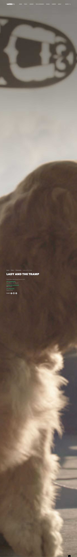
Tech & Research (40, 4)
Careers (54, 4)
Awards (32, 4)
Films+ (25, 4)
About (59, 4)
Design (48, 4)
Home (20, 4)
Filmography (18, 270)
